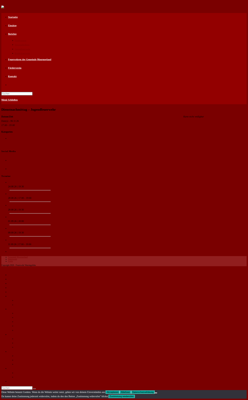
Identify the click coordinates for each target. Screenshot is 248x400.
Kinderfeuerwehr (16, 368)
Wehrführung (21, 317)
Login (10, 261)
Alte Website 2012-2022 (19, 381)
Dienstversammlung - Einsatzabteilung (26, 217)
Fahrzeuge (20, 326)
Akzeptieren (112, 392)
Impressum (12, 259)
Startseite (12, 275)
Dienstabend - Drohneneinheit (22, 182)
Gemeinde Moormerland (18, 257)
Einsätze (12, 283)
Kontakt (12, 292)
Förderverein (14, 296)
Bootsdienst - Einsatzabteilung (22, 205)
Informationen (22, 300)
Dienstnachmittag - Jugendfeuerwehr (25, 194)
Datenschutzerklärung (143, 392)
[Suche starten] (34, 388)
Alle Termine (14, 251)
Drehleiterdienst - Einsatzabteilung (24, 228)
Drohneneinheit (22, 343)
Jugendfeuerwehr (16, 138)
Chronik (19, 321)
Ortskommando (22, 313)
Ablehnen (125, 392)
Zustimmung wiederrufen (122, 396)
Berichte (12, 279)
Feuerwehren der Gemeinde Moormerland (28, 287)
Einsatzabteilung (16, 334)
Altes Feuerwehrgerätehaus (27, 330)
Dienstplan (20, 347)
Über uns (12, 309)
